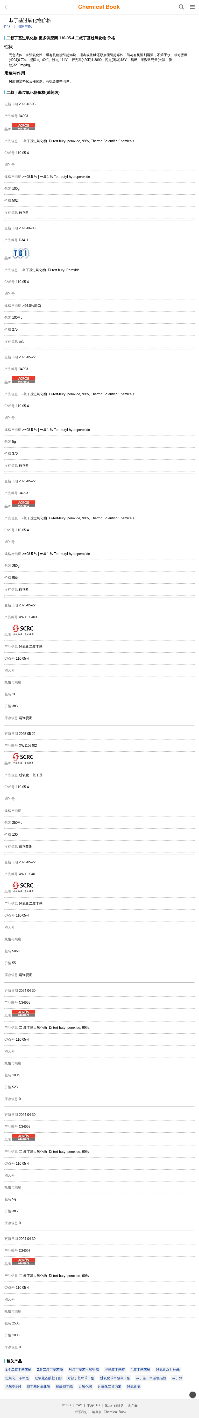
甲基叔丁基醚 (115, 1369)
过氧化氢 (133, 1387)
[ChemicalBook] (99, 7)
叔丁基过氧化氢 (38, 1387)
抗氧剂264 (13, 1387)
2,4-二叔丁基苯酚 (18, 1369)
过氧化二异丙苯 (109, 1387)
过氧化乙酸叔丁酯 (48, 1378)
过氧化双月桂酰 (168, 1369)
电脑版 (97, 1412)
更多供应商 (48, 38)
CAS (79, 1405)
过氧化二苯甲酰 (17, 1378)
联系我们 (81, 1412)
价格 (111, 38)
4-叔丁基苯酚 (140, 1369)
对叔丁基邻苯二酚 (80, 1378)
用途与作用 (26, 26)
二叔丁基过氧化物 (22, 38)
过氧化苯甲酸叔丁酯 (115, 1378)
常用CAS (93, 1405)
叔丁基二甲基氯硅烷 (151, 1378)
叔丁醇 (177, 1378)
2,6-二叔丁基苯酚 (50, 1369)
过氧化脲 (85, 1387)
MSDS (66, 1405)
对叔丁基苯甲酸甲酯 (84, 1369)
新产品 (133, 1405)
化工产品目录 (114, 1405)
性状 (7, 26)
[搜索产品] (181, 7)
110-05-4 (66, 38)
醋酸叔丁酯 (64, 1387)
